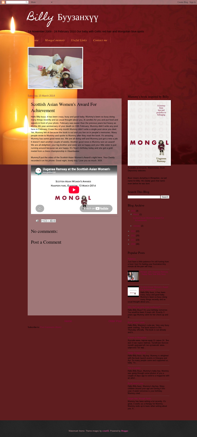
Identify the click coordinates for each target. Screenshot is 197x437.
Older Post (115, 321)
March (136, 214)
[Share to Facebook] (51, 220)
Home (35, 40)
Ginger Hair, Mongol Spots (139, 398)
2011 (133, 240)
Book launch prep (135, 383)
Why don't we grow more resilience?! (144, 307)
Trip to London (134, 368)
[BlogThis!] (45, 220)
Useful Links (79, 40)
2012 (133, 235)
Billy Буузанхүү (63, 18)
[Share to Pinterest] (54, 220)
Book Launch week (136, 322)
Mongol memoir (55, 40)
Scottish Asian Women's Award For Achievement (154, 288)
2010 (133, 244)
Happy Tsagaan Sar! (137, 353)
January (137, 226)
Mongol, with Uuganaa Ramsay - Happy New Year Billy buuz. (154, 273)
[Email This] (42, 220)
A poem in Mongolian (137, 337)
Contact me (100, 40)
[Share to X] (48, 220)
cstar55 (105, 431)
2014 (133, 211)
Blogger (124, 431)
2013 (133, 231)
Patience (132, 259)
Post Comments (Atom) (50, 327)
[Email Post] (37, 220)
